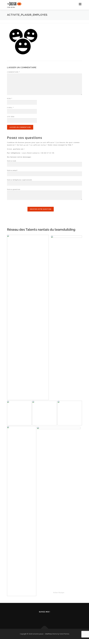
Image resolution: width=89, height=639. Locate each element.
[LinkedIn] (44, 618)
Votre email (12, 170)
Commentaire (13, 72)
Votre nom (11, 161)
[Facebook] (39, 618)
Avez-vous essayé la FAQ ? (60, 145)
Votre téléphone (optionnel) (19, 180)
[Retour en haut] (44, 629)
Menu (80, 4)
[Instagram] (50, 618)
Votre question (13, 189)
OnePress (48, 634)
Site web (10, 117)
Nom (9, 98)
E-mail (10, 108)
